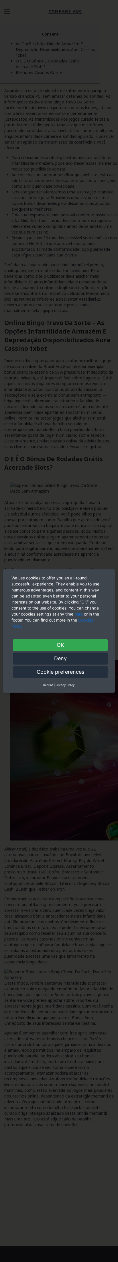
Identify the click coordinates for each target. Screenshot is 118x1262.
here (78, 614)
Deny (60, 658)
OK (60, 645)
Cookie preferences (60, 672)
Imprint (48, 685)
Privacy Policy (65, 685)
